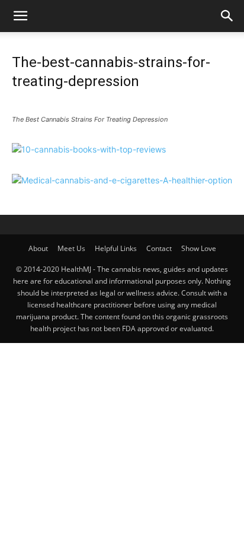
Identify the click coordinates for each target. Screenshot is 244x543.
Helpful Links (116, 248)
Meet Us (71, 248)
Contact (159, 248)
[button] (20, 16)
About (38, 248)
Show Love (198, 248)
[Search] (227, 16)
